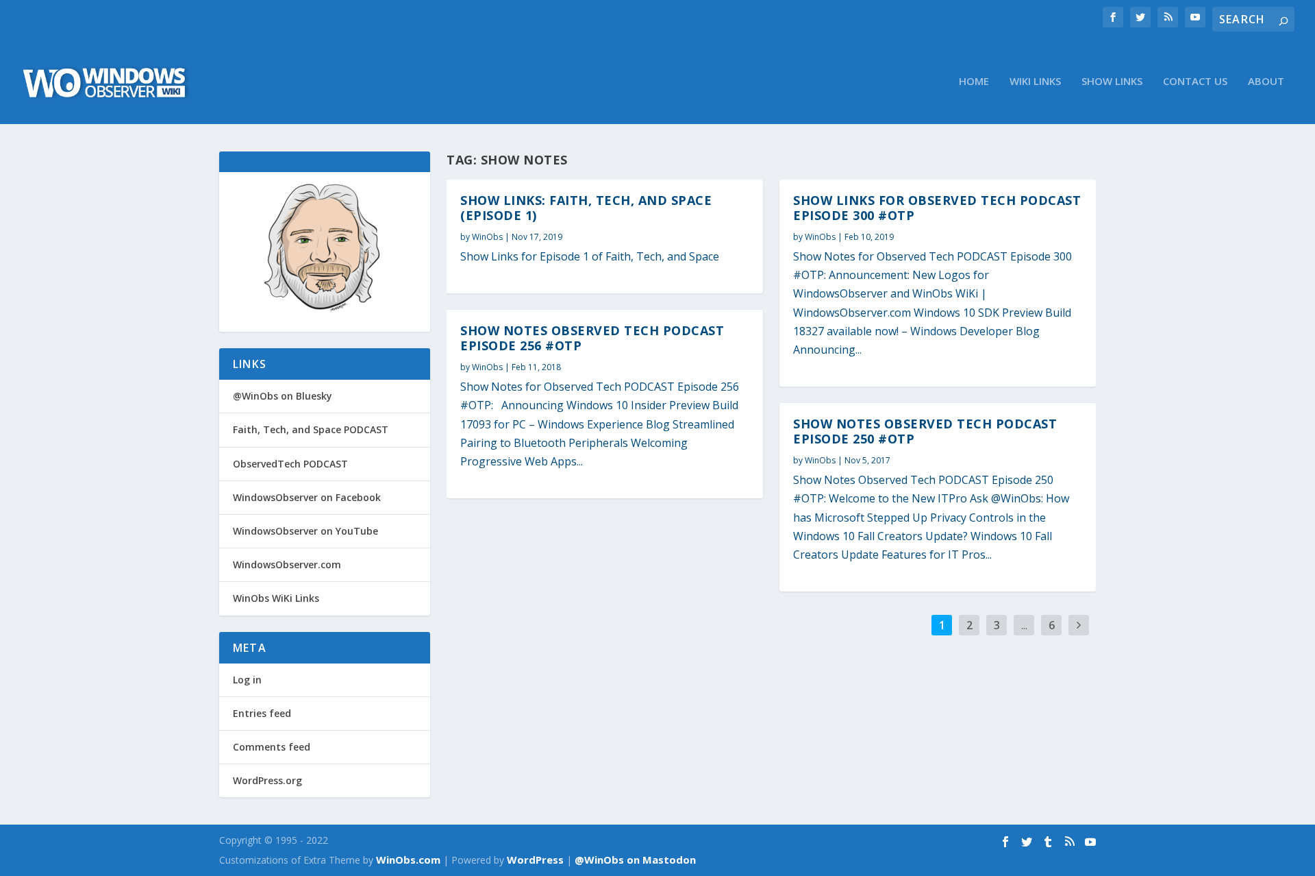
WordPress (535, 859)
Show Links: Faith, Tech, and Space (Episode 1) (586, 207)
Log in (247, 679)
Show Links (1111, 81)
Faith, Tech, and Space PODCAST (310, 429)
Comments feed (271, 746)
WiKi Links (1035, 81)
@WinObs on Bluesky (282, 395)
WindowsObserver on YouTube (305, 530)
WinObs (487, 237)
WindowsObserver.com (287, 564)
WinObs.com (408, 859)
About (1266, 81)
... (1024, 625)
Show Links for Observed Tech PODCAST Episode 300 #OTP (937, 207)
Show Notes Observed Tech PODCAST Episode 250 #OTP (925, 431)
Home (974, 81)
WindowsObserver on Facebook (307, 497)
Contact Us (1195, 81)
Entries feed (262, 713)
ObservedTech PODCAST (290, 463)
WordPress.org (267, 780)
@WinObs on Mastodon (635, 859)
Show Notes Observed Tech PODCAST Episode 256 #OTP (592, 338)
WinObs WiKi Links (276, 598)
